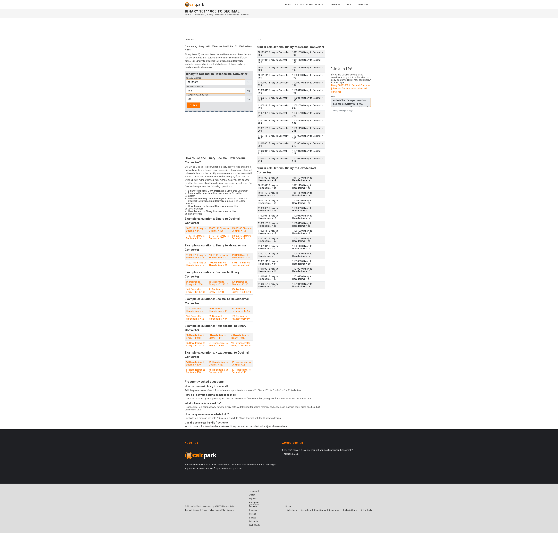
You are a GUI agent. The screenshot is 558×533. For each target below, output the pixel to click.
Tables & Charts (350, 510)
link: (333, 96)
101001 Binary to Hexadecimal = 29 (218, 264)
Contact (230, 510)
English (252, 495)
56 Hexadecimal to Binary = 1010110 (195, 344)
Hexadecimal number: (197, 95)
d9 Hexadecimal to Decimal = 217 (241, 371)
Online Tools (366, 510)
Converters (199, 15)
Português (254, 502)
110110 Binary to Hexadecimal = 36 (241, 256)
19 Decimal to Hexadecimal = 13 (218, 310)
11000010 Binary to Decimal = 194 (242, 237)
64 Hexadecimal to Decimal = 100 (195, 371)
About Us (220, 510)
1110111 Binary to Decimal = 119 (195, 237)
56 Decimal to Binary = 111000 (194, 283)
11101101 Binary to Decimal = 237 (219, 237)
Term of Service (192, 510)
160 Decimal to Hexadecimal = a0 (240, 317)
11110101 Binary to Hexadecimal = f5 (196, 256)
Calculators (292, 510)
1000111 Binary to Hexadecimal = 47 (218, 256)
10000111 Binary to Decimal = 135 (219, 229)
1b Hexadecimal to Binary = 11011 (195, 336)
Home (188, 15)
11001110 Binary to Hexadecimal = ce (196, 264)
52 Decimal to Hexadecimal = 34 (218, 317)
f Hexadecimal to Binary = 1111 (217, 336)
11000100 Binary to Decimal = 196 (242, 229)
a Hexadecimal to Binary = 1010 (240, 336)
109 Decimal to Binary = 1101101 (241, 283)
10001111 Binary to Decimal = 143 (196, 229)
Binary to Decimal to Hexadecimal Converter (228, 15)
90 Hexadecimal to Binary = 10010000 (241, 344)
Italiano (252, 514)
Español (252, 499)
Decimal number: (194, 87)
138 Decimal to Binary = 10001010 (241, 290)
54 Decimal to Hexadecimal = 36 (240, 310)
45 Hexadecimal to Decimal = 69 (218, 371)
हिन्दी (251, 525)
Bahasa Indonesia (253, 520)
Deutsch (253, 510)
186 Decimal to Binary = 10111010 (218, 283)
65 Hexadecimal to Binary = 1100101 (218, 344)
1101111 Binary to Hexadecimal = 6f (241, 264)
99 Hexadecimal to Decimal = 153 (218, 363)
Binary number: (194, 78)
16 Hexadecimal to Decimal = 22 (241, 363)
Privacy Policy (208, 510)
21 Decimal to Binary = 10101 (216, 290)
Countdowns (320, 510)
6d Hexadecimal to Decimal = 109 (195, 363)
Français (253, 506)
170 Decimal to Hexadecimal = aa (195, 310)
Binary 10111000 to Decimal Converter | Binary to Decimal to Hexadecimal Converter (350, 88)
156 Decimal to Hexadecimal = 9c (195, 317)
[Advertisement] (255, 29)
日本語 (257, 525)
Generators (334, 510)
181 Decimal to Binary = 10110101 (195, 290)
